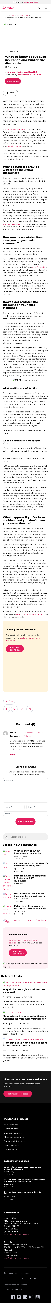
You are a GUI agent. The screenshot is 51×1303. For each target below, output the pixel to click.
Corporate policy (10, 1273)
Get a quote (13, 81)
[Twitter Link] (19, 1298)
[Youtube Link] (37, 1298)
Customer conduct (11, 1285)
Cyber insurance (11, 1145)
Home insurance (12, 1129)
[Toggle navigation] (46, 7)
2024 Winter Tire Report (16, 129)
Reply (12, 754)
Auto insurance (11, 1124)
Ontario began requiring (14, 224)
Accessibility (27, 1279)
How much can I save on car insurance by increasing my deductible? (29, 895)
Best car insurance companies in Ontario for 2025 (30, 877)
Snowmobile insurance (14, 1141)
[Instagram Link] (31, 1298)
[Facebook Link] (13, 1298)
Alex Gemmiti (38, 267)
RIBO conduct (38, 1279)
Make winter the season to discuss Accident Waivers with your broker (30, 907)
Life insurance (10, 1149)
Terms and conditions (12, 1279)
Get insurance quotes (17, 1094)
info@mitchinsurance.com (16, 1234)
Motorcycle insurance (14, 1137)
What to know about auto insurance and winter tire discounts (28, 852)
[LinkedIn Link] (25, 1298)
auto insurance (14, 146)
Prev (10, 701)
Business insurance (13, 1133)
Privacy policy (23, 1273)
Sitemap (23, 1285)
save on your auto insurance (29, 614)
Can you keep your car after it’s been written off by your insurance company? (31, 864)
